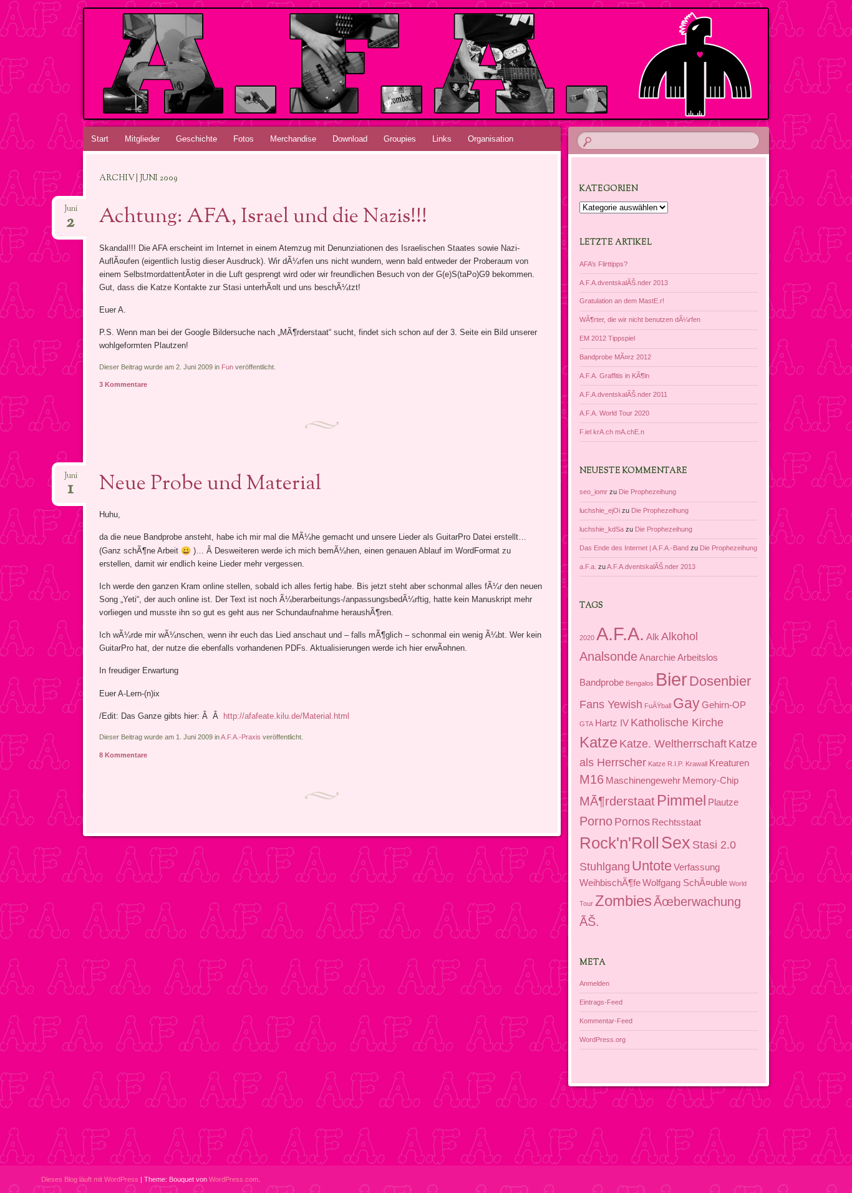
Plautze (723, 802)
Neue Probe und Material (210, 484)
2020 (586, 637)
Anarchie (657, 658)
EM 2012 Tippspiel (607, 338)
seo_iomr (593, 491)
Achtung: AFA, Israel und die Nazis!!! (263, 217)
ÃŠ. (589, 921)
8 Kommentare (123, 755)
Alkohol (679, 636)
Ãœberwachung (697, 901)
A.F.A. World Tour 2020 (614, 413)
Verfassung (697, 867)
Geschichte (196, 139)
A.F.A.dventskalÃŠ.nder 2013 (623, 282)
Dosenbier (720, 681)
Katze (598, 742)
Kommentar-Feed (605, 1021)
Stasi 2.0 (714, 845)
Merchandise (293, 139)
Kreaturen (729, 763)
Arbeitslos (697, 658)
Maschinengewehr (643, 781)
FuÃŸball (657, 705)
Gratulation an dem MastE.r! (621, 300)
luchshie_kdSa (601, 529)
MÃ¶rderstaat (617, 801)
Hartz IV (612, 723)
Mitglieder (142, 139)
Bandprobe (601, 683)
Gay (686, 703)
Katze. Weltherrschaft (673, 744)
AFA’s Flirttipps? (603, 264)
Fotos (243, 139)
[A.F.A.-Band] (424, 63)
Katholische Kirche (677, 722)
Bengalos (640, 683)
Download (349, 139)
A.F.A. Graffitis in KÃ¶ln (614, 375)
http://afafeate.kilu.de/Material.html (286, 716)
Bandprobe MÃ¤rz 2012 (615, 357)
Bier (671, 679)
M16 (591, 779)
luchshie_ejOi (599, 510)
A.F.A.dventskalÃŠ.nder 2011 (623, 394)
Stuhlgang (604, 866)
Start (100, 139)
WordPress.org (602, 1039)
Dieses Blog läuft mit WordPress (89, 1179)
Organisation (490, 139)
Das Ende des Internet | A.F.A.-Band (634, 548)
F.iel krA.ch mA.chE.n (611, 432)
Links (442, 139)
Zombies (623, 900)
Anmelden (594, 983)
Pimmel (681, 800)
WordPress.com (233, 1179)
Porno (595, 821)
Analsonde (608, 656)
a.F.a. (587, 566)
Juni (70, 212)
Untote (652, 866)
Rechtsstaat (676, 822)
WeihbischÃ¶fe (610, 883)
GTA (586, 724)
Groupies (400, 139)
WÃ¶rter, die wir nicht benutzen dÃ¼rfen (639, 319)
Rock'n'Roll (619, 843)
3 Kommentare (123, 384)
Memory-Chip (710, 781)
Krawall (696, 763)
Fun (227, 367)
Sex (675, 843)
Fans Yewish (610, 704)
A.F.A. (620, 633)
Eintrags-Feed (600, 1002)
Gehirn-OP (724, 705)
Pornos (632, 822)
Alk (652, 637)
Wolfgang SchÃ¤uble (684, 883)
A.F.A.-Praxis (241, 737)
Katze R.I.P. (666, 763)
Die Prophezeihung (647, 491)
